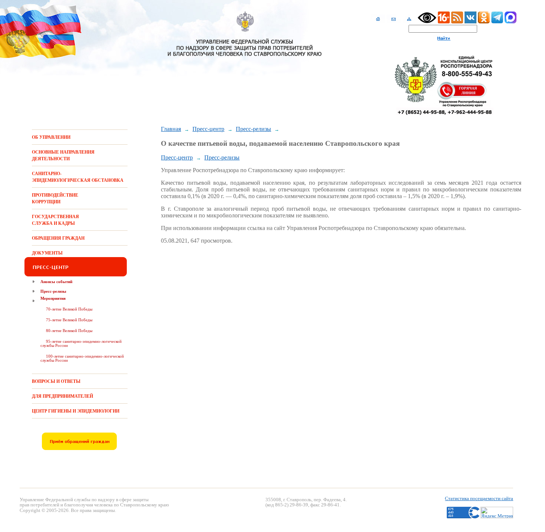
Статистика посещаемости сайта (479, 498)
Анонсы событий (56, 281)
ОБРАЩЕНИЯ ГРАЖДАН (58, 238)
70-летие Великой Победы (69, 309)
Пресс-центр (208, 129)
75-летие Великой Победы (69, 320)
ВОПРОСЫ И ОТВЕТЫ (56, 381)
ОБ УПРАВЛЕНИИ (51, 137)
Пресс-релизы (53, 291)
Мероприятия (53, 298)
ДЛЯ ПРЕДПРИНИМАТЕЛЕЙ (62, 396)
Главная (171, 129)
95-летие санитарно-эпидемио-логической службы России (81, 343)
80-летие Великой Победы (69, 330)
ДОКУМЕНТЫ (47, 253)
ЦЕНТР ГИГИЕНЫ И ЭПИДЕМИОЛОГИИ (75, 411)
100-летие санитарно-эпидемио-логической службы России (82, 358)
